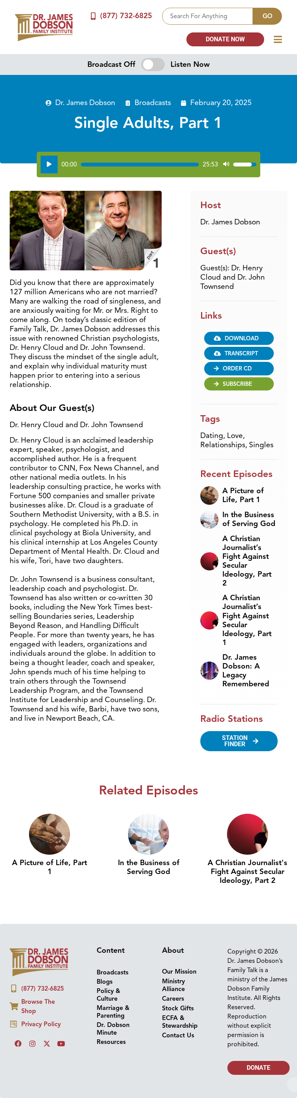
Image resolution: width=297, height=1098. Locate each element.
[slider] (140, 164)
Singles (261, 445)
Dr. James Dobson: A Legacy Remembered (245, 671)
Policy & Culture (108, 995)
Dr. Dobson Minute (113, 1029)
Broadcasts (153, 102)
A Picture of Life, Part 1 (243, 495)
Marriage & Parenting (113, 1012)
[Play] (49, 164)
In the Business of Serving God (248, 519)
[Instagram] (32, 1043)
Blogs (105, 982)
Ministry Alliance (173, 985)
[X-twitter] (47, 1043)
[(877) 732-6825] (93, 16)
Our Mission (179, 972)
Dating (211, 435)
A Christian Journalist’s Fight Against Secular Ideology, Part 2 (246, 561)
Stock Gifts (178, 1008)
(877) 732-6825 (126, 15)
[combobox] (207, 16)
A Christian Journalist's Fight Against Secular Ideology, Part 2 (247, 871)
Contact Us (178, 1035)
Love (235, 435)
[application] (148, 164)
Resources (111, 1042)
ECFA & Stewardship (180, 1022)
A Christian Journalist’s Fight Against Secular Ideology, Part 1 (246, 620)
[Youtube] (61, 1043)
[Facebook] (18, 1043)
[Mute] (226, 164)
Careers (173, 999)
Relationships (222, 445)
